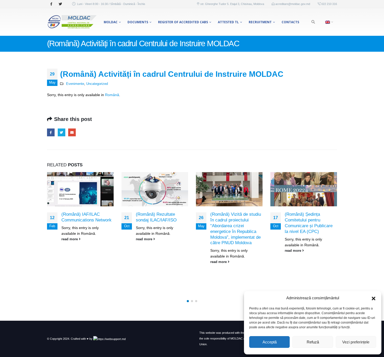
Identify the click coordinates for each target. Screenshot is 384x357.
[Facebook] (51, 4)
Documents (137, 22)
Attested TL (228, 22)
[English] (328, 22)
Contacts (290, 22)
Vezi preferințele (355, 342)
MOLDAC (111, 22)
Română (112, 95)
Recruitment (260, 22)
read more (70, 239)
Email (72, 132)
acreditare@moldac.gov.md (292, 3)
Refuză (313, 342)
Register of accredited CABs (183, 22)
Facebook (51, 132)
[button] (373, 298)
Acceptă (270, 342)
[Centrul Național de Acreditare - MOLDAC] (72, 22)
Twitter (61, 132)
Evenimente (75, 84)
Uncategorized (97, 84)
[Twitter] (60, 4)
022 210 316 (329, 3)
